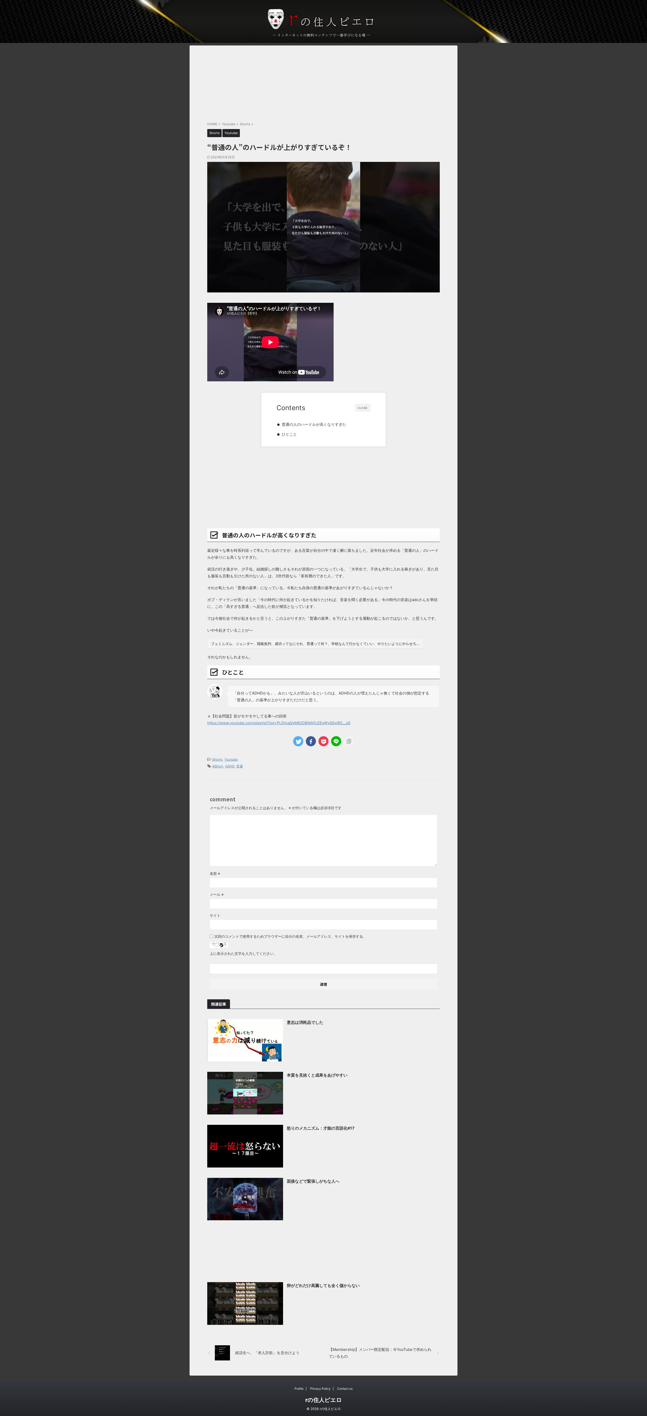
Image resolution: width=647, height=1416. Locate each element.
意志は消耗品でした (305, 1022)
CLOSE (362, 407)
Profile (299, 1388)
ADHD (229, 766)
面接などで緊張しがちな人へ (313, 1181)
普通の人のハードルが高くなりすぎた (314, 424)
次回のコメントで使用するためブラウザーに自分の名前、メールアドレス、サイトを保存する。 (290, 936)
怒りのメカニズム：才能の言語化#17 (321, 1128)
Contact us (345, 1388)
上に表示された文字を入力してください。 (243, 953)
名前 (215, 873)
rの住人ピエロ (323, 1400)
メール (217, 894)
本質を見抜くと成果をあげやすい (317, 1075)
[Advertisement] (323, 80)
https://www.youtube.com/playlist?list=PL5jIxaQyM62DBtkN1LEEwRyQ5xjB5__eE (279, 723)
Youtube (231, 759)
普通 (239, 766)
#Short (218, 766)
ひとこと (289, 434)
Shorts (217, 759)
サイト (215, 915)
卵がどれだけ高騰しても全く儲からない (323, 1285)
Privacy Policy (320, 1388)
